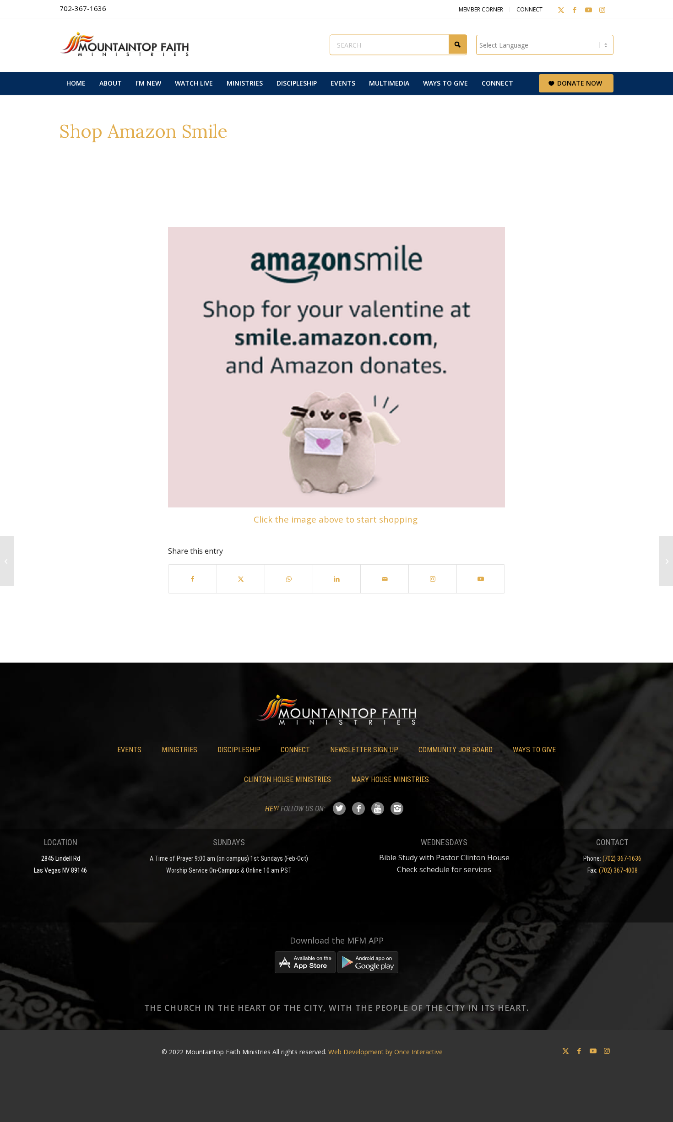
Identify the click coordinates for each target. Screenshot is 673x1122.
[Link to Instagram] (602, 9)
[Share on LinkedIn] (337, 579)
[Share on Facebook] (192, 579)
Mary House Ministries (390, 779)
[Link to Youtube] (588, 9)
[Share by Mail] (384, 579)
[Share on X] (241, 579)
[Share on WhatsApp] (289, 579)
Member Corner (481, 9)
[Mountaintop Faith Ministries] (128, 45)
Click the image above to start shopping (337, 519)
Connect (529, 9)
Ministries (179, 749)
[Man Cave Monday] (7, 561)
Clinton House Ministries (287, 779)
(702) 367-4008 (618, 870)
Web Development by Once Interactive (385, 1051)
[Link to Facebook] (574, 9)
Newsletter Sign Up (364, 749)
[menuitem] (76, 83)
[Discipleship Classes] (666, 561)
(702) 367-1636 (621, 858)
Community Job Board (455, 749)
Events (129, 749)
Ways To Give (534, 749)
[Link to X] (561, 9)
